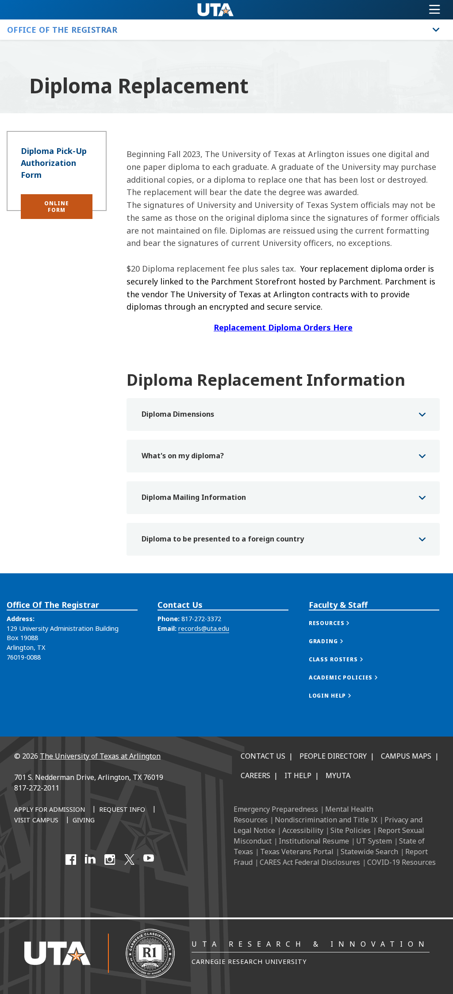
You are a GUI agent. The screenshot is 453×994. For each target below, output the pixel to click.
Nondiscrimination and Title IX (326, 820)
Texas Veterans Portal (297, 851)
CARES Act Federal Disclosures (310, 862)
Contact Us (263, 756)
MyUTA (338, 775)
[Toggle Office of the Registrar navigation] (436, 29)
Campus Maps (406, 756)
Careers (255, 775)
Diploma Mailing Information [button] (194, 497)
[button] (56, 206)
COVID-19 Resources (401, 862)
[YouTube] (148, 859)
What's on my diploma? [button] (183, 456)
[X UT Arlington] (129, 859)
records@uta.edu (203, 628)
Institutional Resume (314, 841)
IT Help (297, 775)
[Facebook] (70, 859)
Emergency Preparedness (276, 809)
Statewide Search (369, 851)
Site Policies (350, 830)
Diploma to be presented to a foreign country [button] (223, 539)
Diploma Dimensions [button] (178, 414)
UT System (374, 841)
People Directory (333, 756)
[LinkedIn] (90, 859)
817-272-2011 (36, 788)
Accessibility (302, 830)
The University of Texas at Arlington (100, 756)
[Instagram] (109, 859)
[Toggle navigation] (434, 9)
